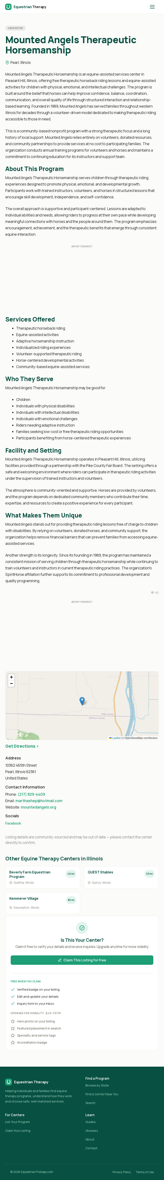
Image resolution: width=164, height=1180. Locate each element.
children (33, 87)
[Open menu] (154, 6)
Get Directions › (22, 746)
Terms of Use (145, 1172)
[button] (82, 701)
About (89, 1139)
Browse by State (97, 1085)
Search (90, 1103)
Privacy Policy (122, 1172)
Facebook (13, 823)
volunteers (110, 137)
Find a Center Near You (101, 1094)
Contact (91, 1148)
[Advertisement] (82, 281)
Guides (90, 1122)
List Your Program (17, 1122)
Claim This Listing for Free (84, 960)
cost (98, 143)
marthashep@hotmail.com (39, 800)
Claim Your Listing (17, 1131)
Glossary (91, 1131)
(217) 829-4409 (31, 794)
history (11, 137)
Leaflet (116, 738)
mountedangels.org (38, 807)
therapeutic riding (141, 112)
